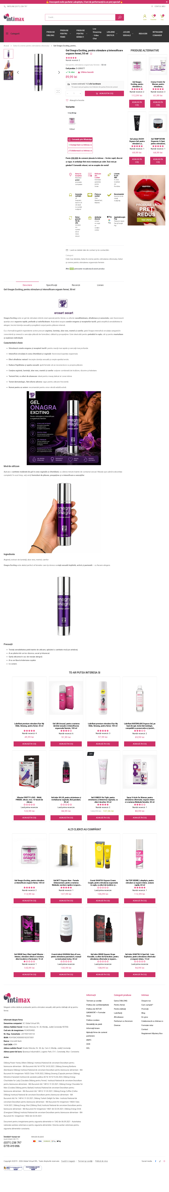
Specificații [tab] (51, 285)
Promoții (144, 1009)
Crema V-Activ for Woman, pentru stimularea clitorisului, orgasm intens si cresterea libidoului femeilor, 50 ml (158, 84)
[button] (59, 72)
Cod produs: (71, 68)
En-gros (144, 1017)
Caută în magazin (68, 1161)
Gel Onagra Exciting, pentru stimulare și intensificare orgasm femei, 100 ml (137, 84)
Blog (143, 1013)
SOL (88, 1048)
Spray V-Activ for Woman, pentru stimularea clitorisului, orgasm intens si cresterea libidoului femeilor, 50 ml (140, 799)
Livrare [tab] (100, 285)
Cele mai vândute (73, 259)
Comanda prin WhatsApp (82, 139)
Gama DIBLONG (120, 1001)
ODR (88, 1044)
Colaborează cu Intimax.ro (152, 1021)
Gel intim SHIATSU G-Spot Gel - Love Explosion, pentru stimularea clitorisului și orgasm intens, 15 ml (139, 956)
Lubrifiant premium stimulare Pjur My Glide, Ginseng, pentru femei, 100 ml (103, 725)
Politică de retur (101, 1161)
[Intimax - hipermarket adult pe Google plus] (160, 1161)
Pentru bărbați (120, 1009)
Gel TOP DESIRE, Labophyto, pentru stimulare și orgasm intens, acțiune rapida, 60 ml (140, 882)
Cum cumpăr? (147, 1005)
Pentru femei (119, 1005)
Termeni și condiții (93, 1001)
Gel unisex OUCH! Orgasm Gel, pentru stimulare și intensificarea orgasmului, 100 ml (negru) (137, 141)
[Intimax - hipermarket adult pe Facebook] (156, 1161)
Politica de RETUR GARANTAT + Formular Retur (95, 1012)
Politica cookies (92, 1020)
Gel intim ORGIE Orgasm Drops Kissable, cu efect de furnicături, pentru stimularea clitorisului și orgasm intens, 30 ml (102, 956)
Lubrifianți (118, 1013)
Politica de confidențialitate (97, 1005)
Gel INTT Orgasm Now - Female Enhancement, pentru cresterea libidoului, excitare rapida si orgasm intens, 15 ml (66, 882)
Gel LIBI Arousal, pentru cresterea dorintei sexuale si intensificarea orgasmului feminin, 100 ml (66, 726)
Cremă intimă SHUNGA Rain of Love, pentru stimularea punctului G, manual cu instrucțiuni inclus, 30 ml (66, 956)
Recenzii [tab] (76, 285)
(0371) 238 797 (12, 1142)
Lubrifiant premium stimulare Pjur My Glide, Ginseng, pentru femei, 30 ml (29, 725)
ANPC (88, 1040)
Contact (144, 1029)
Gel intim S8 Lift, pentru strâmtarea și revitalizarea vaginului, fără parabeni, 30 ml (66, 799)
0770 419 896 (11, 1146)
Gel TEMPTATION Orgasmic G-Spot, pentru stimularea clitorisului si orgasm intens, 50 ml (158, 141)
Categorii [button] (15, 33)
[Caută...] (119, 17)
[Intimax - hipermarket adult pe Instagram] (164, 1161)
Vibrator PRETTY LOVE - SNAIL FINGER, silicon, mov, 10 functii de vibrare (29, 799)
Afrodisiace (118, 1017)
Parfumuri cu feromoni (123, 1021)
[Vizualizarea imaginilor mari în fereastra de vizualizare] (58, 91)
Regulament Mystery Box (152, 1033)
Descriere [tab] (27, 285)
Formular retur (147, 1025)
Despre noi (146, 1001)
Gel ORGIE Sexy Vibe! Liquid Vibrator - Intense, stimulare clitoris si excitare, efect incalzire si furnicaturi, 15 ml (29, 956)
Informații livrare (93, 1028)
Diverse (117, 1025)
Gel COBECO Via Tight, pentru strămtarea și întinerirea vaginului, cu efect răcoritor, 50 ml (103, 799)
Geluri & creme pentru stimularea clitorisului (99, 259)
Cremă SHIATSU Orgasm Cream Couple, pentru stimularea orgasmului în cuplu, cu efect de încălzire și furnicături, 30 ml (103, 882)
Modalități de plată (94, 1024)
